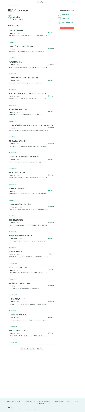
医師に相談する (67, 28)
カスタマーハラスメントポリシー (42, 403)
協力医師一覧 (28, 401)
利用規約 (39, 401)
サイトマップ (75, 401)
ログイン (74, 2)
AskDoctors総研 (17, 409)
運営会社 (69, 401)
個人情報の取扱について (47, 401)
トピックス (11, 409)
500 (38, 348)
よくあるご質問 (10, 401)
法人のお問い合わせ (19, 401)
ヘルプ (33, 401)
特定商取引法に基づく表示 (59, 401)
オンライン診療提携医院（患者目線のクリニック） (33, 409)
